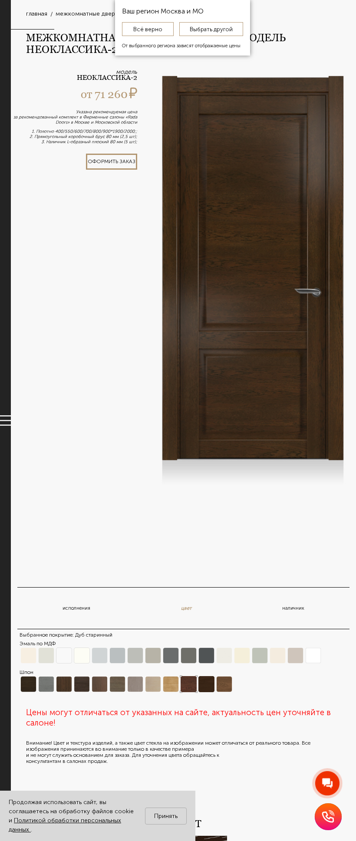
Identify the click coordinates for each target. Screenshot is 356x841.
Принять (166, 816)
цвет (186, 608)
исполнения (76, 608)
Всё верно (147, 29)
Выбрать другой (211, 29)
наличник (293, 608)
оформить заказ (111, 161)
